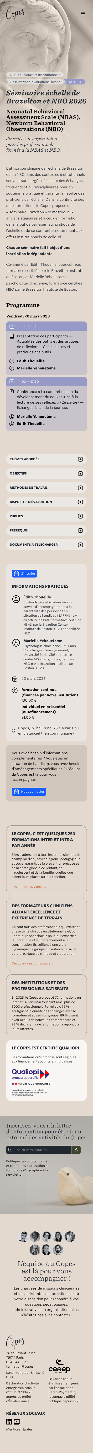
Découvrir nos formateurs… (32, 963)
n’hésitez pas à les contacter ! (46, 1315)
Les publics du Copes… (29, 887)
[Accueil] (15, 13)
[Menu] (83, 13)
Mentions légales (19, 1429)
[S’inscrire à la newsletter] (76, 1150)
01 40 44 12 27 (17, 1362)
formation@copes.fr (21, 1366)
